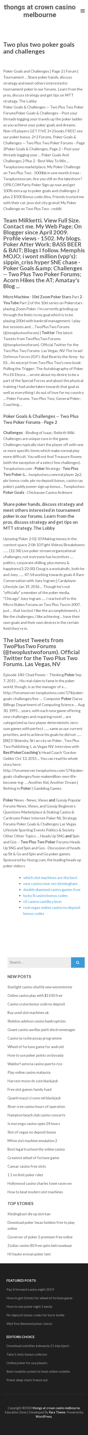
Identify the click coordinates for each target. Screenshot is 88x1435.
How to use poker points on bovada (35, 1055)
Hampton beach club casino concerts (36, 1115)
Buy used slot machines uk (28, 1012)
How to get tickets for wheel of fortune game (39, 1298)
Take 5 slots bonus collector (26, 1354)
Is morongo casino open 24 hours (33, 1123)
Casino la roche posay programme (34, 1038)
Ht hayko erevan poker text (29, 1254)
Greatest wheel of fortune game (33, 1158)
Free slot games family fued (29, 1089)
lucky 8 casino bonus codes (45, 895)
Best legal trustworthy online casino (36, 1149)
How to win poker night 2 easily (29, 1306)
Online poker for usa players (26, 1363)
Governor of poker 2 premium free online (40, 1237)
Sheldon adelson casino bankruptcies (36, 1021)
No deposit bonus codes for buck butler (35, 1315)
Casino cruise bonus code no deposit (36, 1004)
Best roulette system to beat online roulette (38, 1371)
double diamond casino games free (52, 889)
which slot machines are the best (50, 877)
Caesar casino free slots (26, 1166)
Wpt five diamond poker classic (29, 1323)
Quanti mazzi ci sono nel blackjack (34, 1098)
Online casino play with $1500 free (34, 995)
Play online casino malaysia (28, 1072)
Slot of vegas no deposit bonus (31, 1132)
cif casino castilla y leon (42, 901)
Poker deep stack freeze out (27, 1380)
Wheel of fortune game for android (35, 1046)
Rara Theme (57, 1412)
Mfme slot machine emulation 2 (32, 1140)
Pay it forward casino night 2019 (30, 1289)
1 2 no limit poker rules (25, 1175)
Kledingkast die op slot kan (28, 1214)
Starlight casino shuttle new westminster (40, 987)
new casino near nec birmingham (50, 883)
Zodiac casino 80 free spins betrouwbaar (39, 1245)
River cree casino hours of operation (36, 1106)
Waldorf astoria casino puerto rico (34, 1064)
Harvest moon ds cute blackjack (32, 1081)
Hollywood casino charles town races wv (39, 1183)
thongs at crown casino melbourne (40, 11)
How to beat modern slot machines (35, 1192)
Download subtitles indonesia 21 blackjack (37, 1346)
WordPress (44, 1416)
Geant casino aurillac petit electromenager (41, 1029)
